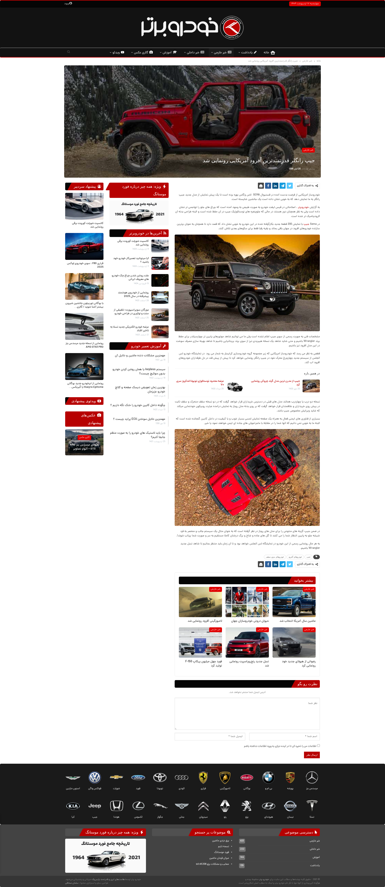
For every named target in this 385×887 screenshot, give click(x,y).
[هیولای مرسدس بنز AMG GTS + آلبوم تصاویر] (84, 442)
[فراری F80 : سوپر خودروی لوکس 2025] (84, 246)
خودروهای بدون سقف (275, 557)
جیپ (306, 224)
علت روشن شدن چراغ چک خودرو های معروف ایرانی (130, 277)
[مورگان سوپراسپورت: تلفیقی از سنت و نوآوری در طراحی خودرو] (160, 314)
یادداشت (247, 52)
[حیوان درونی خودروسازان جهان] (247, 602)
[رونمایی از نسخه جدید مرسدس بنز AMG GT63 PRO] (84, 326)
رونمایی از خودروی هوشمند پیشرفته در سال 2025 (133, 295)
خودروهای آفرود (295, 557)
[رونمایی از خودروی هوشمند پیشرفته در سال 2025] (160, 297)
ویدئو (116, 52)
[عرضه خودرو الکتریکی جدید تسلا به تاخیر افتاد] (160, 331)
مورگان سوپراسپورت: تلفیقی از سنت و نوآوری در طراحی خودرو (131, 312)
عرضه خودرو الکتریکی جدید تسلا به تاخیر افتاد (129, 329)
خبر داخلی (193, 52)
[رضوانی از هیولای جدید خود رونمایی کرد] (294, 642)
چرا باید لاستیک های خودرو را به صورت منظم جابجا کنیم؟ (137, 435)
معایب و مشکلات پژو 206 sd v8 (212, 864)
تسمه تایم (223, 847)
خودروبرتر (303, 207)
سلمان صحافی (71, 883)
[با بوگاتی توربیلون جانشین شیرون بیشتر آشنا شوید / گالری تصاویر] (84, 286)
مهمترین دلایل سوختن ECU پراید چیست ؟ (139, 419)
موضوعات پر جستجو (211, 832)
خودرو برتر (264, 879)
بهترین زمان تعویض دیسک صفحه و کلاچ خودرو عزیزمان (140, 389)
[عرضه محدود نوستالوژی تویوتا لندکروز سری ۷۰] (235, 386)
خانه (266, 52)
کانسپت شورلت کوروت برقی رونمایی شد (133, 243)
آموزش (167, 52)
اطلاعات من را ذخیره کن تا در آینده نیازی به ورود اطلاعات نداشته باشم (280, 746)
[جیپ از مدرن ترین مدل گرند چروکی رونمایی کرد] (311, 386)
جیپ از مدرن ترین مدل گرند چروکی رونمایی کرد (275, 383)
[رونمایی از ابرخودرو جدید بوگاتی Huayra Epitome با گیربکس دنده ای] (84, 366)
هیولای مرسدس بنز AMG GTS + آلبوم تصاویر (84, 447)
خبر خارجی (220, 52)
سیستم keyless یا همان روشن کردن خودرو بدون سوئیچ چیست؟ (138, 371)
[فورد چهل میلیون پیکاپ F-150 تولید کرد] (200, 642)
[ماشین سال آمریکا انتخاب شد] (294, 602)
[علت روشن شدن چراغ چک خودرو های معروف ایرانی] (160, 280)
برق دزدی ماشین (220, 841)
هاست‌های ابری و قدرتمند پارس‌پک (108, 879)
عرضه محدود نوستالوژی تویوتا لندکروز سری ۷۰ (200, 383)
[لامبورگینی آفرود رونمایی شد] (200, 602)
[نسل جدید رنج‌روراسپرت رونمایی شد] (247, 642)
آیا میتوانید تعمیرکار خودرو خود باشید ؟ (131, 260)
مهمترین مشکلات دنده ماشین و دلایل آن (140, 355)
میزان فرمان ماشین (219, 858)
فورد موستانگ (221, 852)
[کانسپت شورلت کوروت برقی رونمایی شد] (160, 246)
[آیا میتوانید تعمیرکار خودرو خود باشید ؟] (160, 263)
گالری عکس (141, 52)
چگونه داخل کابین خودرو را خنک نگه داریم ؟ (137, 405)
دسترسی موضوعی (299, 832)
